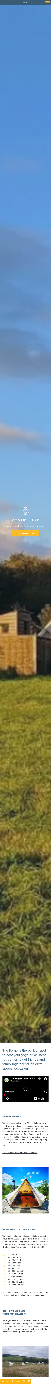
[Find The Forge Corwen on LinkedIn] (13, 1381)
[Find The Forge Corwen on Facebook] (7, 1381)
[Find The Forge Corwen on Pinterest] (28, 1381)
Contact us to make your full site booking (20, 1152)
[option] (25, 524)
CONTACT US (25, 533)
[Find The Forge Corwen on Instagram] (23, 1381)
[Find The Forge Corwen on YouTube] (18, 1381)
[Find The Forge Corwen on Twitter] (2, 1381)
